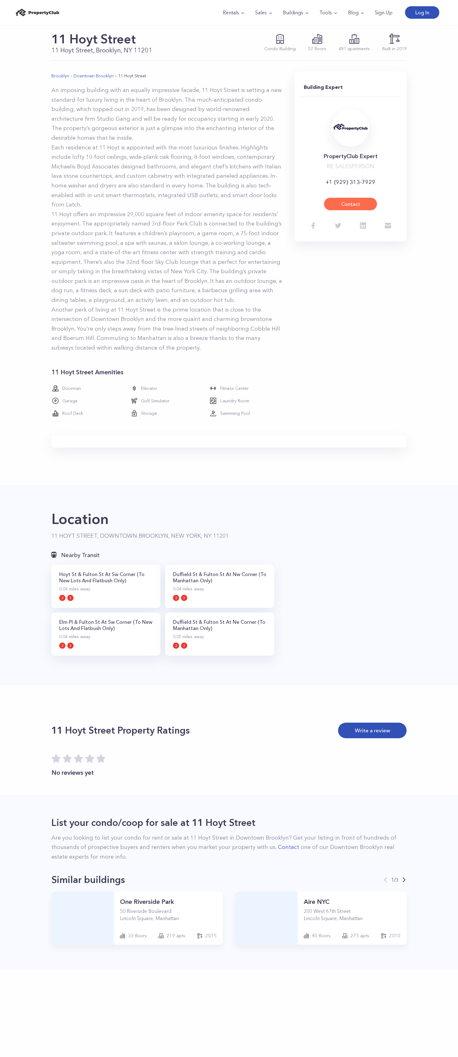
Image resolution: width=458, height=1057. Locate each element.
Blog (353, 12)
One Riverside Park (147, 901)
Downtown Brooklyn (94, 76)
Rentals (231, 12)
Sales (261, 12)
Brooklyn (60, 76)
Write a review (372, 730)
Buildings (293, 12)
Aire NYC (317, 901)
